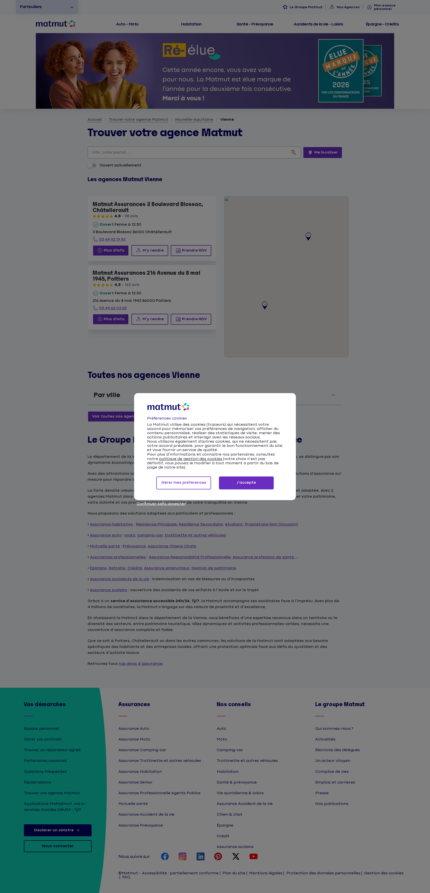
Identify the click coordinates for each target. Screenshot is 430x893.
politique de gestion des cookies (190, 459)
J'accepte (246, 482)
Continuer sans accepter (161, 504)
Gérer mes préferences (183, 482)
